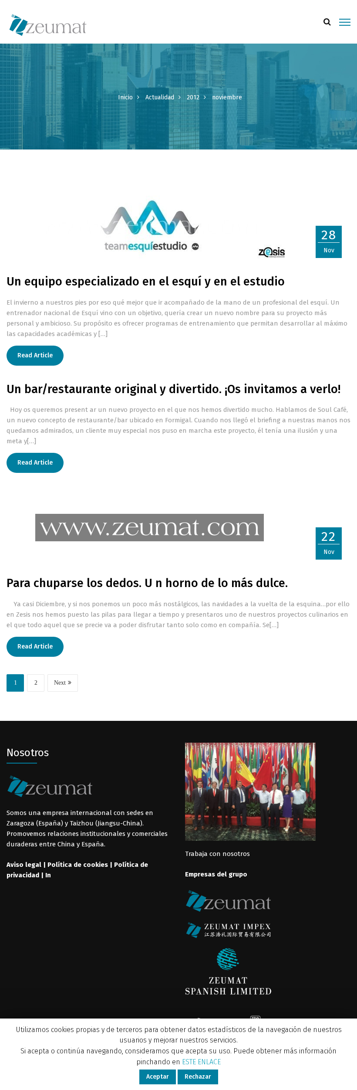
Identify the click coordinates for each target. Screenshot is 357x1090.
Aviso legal (24, 865)
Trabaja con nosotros (217, 854)
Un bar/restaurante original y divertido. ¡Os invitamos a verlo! (173, 389)
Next (60, 682)
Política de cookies (77, 865)
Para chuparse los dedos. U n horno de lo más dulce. (147, 583)
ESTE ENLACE (201, 1062)
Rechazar (198, 1076)
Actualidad (159, 97)
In (48, 875)
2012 (193, 97)
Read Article (35, 355)
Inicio (125, 97)
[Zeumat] (48, 24)
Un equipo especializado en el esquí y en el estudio (146, 282)
